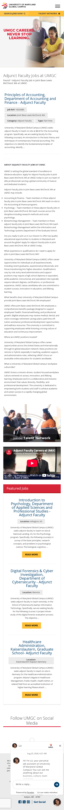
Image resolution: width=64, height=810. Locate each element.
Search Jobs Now (13, 13)
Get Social (40, 802)
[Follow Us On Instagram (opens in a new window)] (28, 801)
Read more (33, 555)
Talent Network (47, 13)
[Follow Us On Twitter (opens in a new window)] (24, 801)
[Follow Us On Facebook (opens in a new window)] (19, 801)
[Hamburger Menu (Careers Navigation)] (56, 7)
